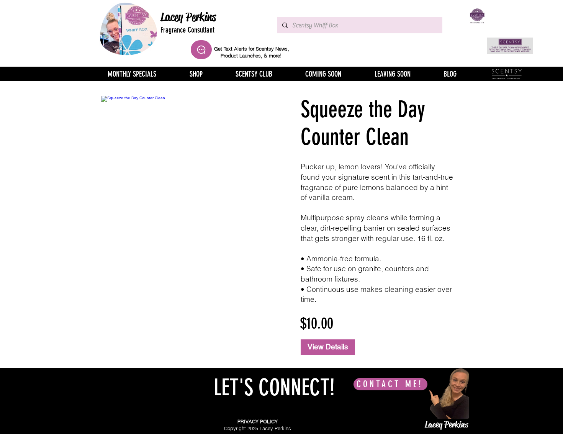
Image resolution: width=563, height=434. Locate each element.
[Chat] (201, 49)
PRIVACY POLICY (257, 421)
